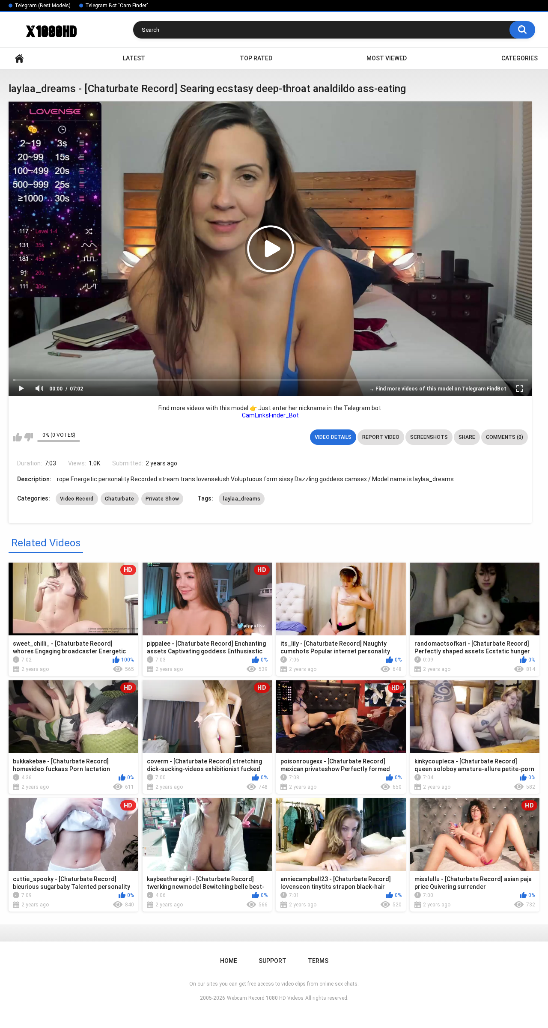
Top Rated (256, 58)
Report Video (380, 437)
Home (19, 58)
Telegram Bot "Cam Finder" (116, 6)
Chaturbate (119, 499)
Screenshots (429, 437)
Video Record (77, 499)
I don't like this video (28, 437)
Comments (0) (504, 437)
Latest (134, 58)
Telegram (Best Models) (43, 6)
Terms (318, 960)
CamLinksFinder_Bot (270, 415)
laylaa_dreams (241, 499)
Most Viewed (386, 58)
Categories (519, 58)
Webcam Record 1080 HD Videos (265, 998)
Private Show (162, 499)
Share (467, 437)
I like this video (17, 437)
